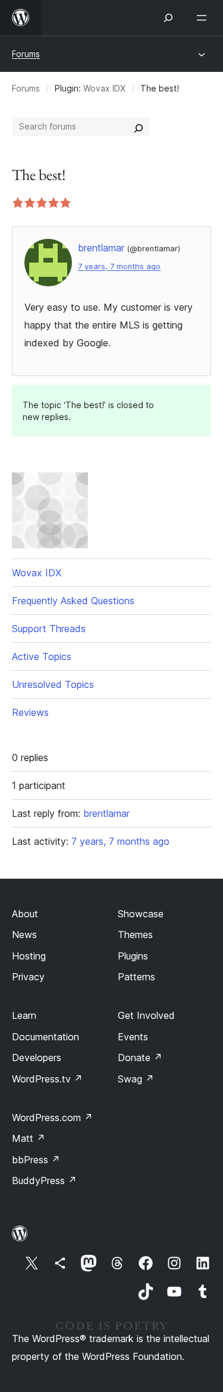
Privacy (28, 977)
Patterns (136, 977)
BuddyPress (44, 1180)
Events (133, 1037)
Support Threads (49, 629)
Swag (136, 1079)
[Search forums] (138, 126)
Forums (26, 54)
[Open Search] (168, 18)
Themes (135, 934)
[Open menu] (204, 18)
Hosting (29, 956)
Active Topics (41, 656)
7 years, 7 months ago (119, 266)
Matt (28, 1138)
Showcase (141, 914)
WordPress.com (52, 1117)
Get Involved (146, 1015)
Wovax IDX (104, 88)
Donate (140, 1057)
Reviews (30, 712)
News (24, 934)
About (25, 914)
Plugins (133, 956)
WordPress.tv (47, 1079)
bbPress (36, 1160)
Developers (36, 1057)
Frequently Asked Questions (73, 601)
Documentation (45, 1037)
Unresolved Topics (53, 684)
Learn (24, 1015)
